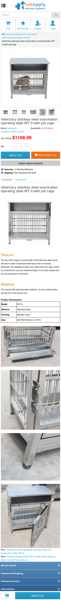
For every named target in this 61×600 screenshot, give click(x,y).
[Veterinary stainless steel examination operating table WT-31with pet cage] (6, 112)
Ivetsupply (12, 128)
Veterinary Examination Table (15, 37)
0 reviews (5, 131)
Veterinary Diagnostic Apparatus (21, 34)
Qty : (3, 146)
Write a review (17, 131)
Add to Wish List (47, 155)
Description (7, 179)
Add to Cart (37, 595)
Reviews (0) (20, 179)
